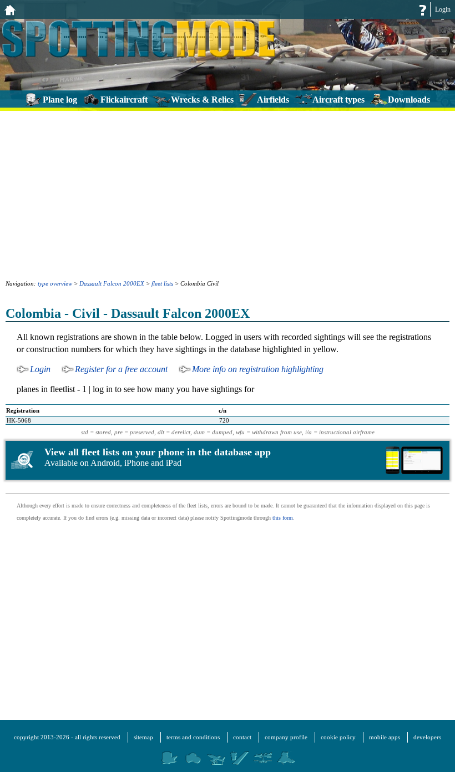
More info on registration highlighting (257, 369)
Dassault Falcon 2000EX (111, 283)
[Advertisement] (227, 194)
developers (427, 737)
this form (282, 518)
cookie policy (338, 737)
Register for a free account (121, 369)
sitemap (143, 737)
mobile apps (384, 737)
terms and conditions (193, 737)
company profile (286, 737)
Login (443, 9)
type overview (55, 283)
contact (242, 737)
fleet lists (162, 283)
